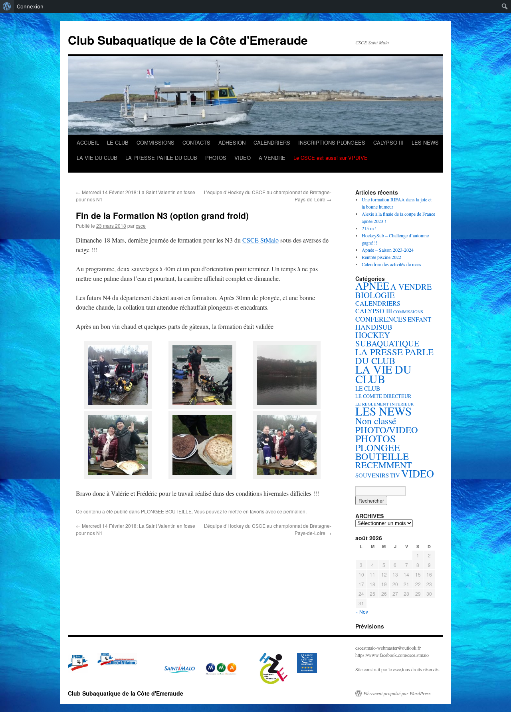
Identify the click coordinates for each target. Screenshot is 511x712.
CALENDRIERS (272, 142)
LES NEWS (425, 142)
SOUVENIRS (372, 475)
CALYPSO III (388, 142)
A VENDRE (272, 157)
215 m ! (369, 228)
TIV (395, 475)
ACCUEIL (88, 142)
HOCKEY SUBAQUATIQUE (387, 339)
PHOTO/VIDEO (386, 430)
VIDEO (242, 157)
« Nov (361, 611)
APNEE (372, 285)
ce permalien (291, 511)
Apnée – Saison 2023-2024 (388, 250)
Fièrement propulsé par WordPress (397, 693)
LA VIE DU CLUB (97, 157)
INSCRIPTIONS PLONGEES (331, 142)
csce (141, 225)
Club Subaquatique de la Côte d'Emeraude (188, 39)
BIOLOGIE (375, 294)
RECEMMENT (383, 465)
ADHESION (232, 142)
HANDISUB (373, 327)
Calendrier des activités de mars (391, 264)
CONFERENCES (380, 319)
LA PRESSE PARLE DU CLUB (161, 157)
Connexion (30, 6)
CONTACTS (196, 142)
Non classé (375, 420)
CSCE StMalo (260, 240)
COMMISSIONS (155, 142)
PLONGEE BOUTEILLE (166, 511)
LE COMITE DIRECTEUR (383, 396)
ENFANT (419, 319)
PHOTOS (215, 157)
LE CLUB (118, 142)
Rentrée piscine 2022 (381, 257)
